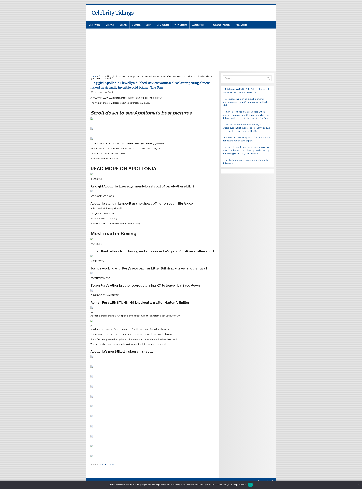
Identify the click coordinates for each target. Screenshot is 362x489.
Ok (250, 484)
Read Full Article (107, 464)
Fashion (136, 25)
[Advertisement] (181, 50)
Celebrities (94, 25)
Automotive (198, 25)
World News (180, 25)
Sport (148, 25)
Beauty (123, 25)
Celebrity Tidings (113, 13)
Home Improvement (220, 25)
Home (93, 76)
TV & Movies (163, 25)
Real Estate (241, 25)
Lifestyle (110, 25)
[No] (358, 484)
